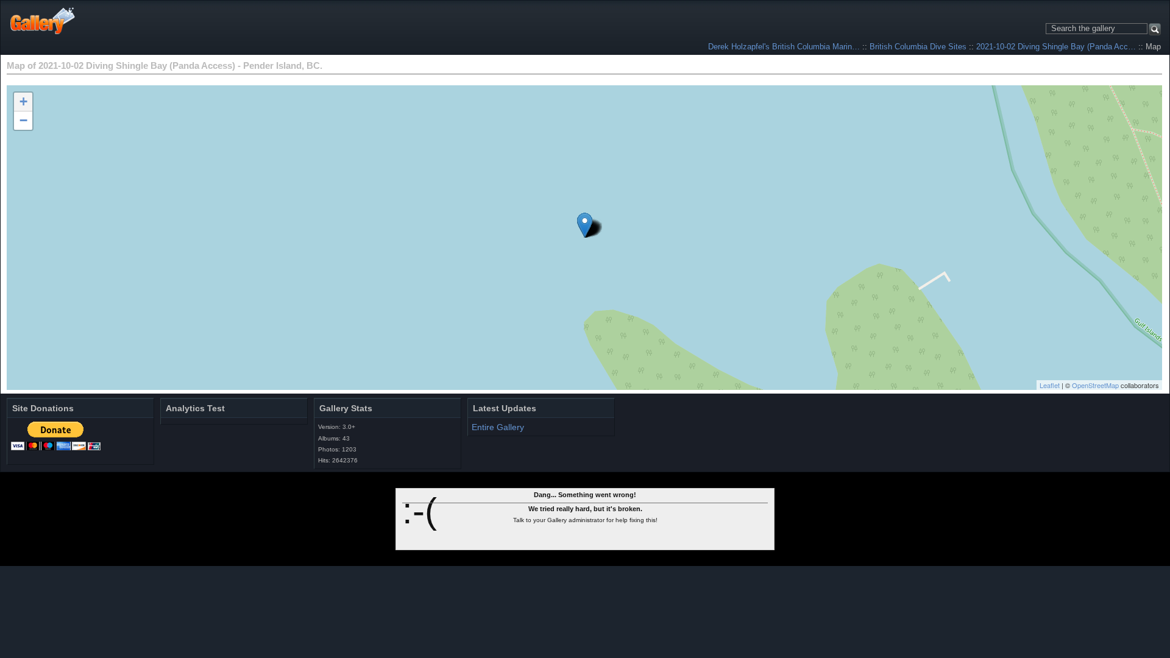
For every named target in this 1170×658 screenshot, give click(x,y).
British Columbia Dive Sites (918, 47)
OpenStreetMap (1095, 385)
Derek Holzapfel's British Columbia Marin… (784, 47)
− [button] (23, 120)
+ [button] (23, 101)
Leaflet (1050, 385)
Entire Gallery (498, 427)
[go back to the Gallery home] (43, 21)
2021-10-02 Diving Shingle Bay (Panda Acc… (1056, 47)
